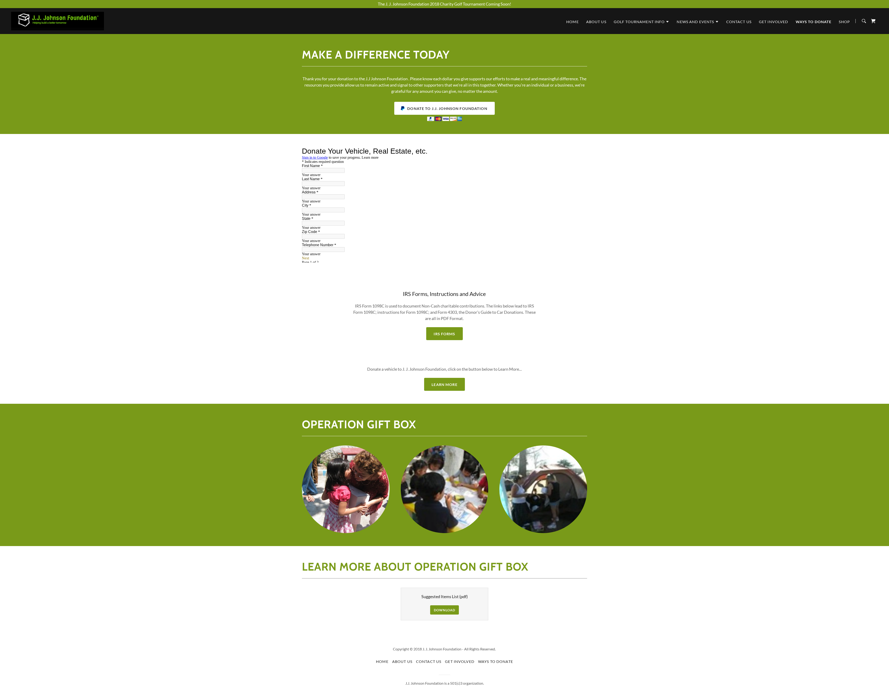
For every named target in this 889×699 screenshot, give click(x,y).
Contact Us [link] (738, 21)
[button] (642, 22)
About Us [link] (596, 21)
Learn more (444, 384)
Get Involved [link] (773, 21)
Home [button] (382, 661)
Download (444, 610)
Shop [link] (844, 21)
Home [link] (572, 21)
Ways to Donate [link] (814, 21)
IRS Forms (444, 334)
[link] (57, 20)
